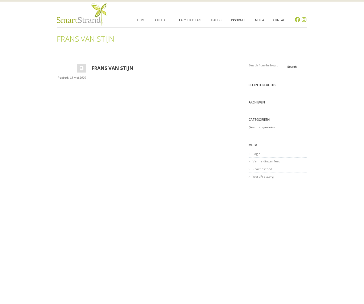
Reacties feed (262, 169)
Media (259, 20)
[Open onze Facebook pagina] (297, 19)
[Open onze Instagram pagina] (304, 19)
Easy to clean (190, 20)
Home (141, 20)
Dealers (216, 20)
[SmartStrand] (82, 14)
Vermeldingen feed (267, 161)
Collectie (162, 20)
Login (256, 154)
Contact (280, 20)
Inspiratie (238, 20)
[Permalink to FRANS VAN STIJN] (81, 69)
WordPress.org (263, 176)
